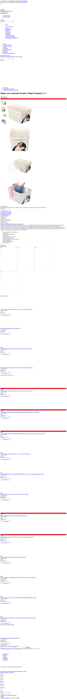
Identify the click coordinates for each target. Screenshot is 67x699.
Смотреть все (3, 644)
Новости (8, 30)
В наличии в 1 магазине (6, 212)
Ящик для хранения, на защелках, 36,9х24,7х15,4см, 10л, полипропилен (17, 367)
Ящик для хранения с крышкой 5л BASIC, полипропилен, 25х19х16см (16, 348)
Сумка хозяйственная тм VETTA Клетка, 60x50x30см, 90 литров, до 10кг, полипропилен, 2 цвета (22, 474)
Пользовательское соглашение (7, 672)
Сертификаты (20, 223)
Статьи (4, 656)
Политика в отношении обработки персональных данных (13, 671)
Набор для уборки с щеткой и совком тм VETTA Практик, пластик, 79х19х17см (18, 577)
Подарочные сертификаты (12, 37)
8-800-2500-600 (23, 1)
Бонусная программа (10, 36)
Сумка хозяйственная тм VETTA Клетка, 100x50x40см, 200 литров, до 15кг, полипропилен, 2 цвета (23, 433)
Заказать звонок (6, 16)
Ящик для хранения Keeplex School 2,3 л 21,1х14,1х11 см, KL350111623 (16, 309)
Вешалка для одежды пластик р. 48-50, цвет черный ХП (13, 557)
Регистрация (6, 55)
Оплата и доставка (7, 46)
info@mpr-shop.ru (11, 56)
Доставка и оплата (10, 35)
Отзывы (15, 223)
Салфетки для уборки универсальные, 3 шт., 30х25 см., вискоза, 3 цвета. (17, 390)
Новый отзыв (4, 246)
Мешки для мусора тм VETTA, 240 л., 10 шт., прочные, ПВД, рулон (16, 453)
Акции (6, 24)
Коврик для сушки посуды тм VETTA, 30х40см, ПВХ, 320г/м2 (14, 494)
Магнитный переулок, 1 (6, 214)
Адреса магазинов (9, 26)
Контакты (8, 32)
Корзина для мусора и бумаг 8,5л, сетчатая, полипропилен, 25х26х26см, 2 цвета (18, 597)
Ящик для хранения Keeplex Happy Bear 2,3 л (11, 328)
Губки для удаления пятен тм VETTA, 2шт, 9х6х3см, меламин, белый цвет (17, 537)
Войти (2, 55)
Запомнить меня (4, 695)
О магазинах (8, 29)
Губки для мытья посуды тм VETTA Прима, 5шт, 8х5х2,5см (14, 515)
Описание (3, 223)
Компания (7, 28)
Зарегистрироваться (5, 697)
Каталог (2, 9)
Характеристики (9, 223)
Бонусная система (7, 49)
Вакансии (8, 34)
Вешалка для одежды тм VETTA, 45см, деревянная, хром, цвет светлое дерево (18, 617)
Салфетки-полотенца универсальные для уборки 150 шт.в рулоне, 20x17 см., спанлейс (20, 412)
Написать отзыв (4, 97)
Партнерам (8, 33)
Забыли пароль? (13, 695)
